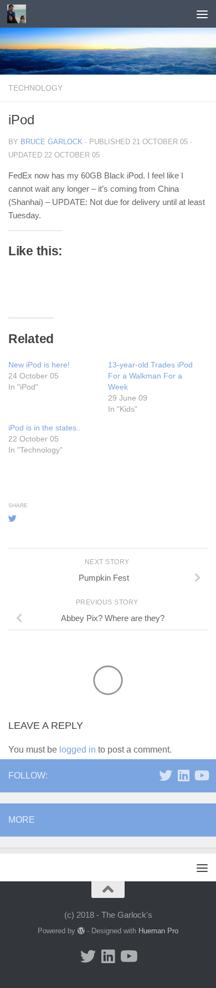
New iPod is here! (39, 364)
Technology (35, 87)
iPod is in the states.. (44, 427)
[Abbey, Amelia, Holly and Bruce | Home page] (19, 13)
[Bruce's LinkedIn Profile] (183, 775)
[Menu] (202, 14)
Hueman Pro (158, 931)
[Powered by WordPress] (81, 930)
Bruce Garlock (51, 142)
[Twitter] (165, 775)
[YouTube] (201, 775)
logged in (77, 749)
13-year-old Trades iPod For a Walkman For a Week (150, 375)
